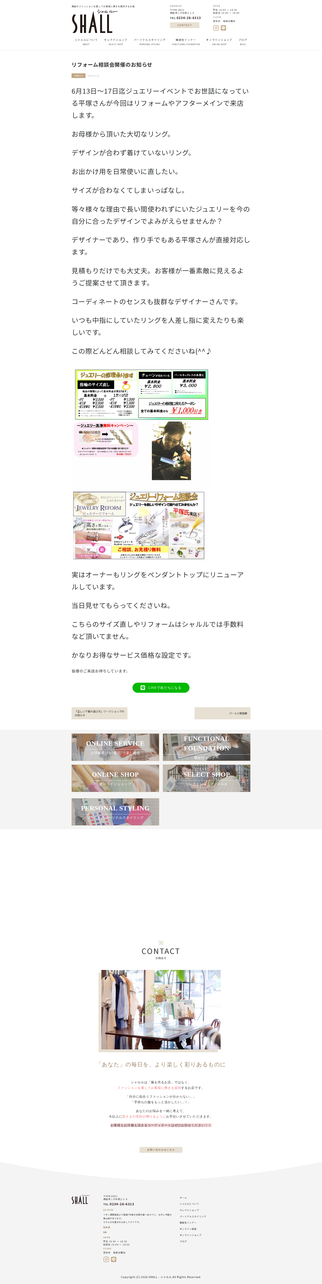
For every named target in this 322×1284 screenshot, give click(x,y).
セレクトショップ (115, 42)
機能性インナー (186, 42)
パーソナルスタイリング (150, 42)
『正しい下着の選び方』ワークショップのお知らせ (99, 713)
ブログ (243, 42)
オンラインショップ (219, 42)
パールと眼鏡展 (238, 713)
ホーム (183, 1197)
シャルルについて (86, 42)
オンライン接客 (188, 1228)
